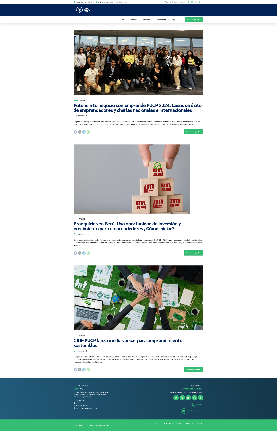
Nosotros (134, 19)
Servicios (146, 19)
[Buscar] (181, 19)
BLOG (179, 424)
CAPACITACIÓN (168, 424)
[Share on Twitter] (79, 132)
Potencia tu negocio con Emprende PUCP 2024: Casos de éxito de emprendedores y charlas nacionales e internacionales (138, 107)
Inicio (122, 19)
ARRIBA (200, 424)
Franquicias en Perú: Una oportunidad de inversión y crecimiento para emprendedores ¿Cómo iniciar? (127, 225)
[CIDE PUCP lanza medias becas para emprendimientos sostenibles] (138, 297)
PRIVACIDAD (188, 424)
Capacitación (161, 19)
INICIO (148, 424)
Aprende (82, 101)
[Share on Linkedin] (84, 132)
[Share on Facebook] (75, 132)
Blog (173, 19)
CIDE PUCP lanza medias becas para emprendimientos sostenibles (129, 342)
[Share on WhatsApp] (88, 132)
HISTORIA (156, 424)
